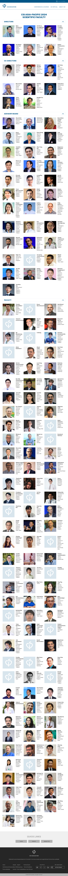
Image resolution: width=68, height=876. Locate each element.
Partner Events (27, 864)
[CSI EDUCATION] (4, 6)
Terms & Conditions (28, 867)
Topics (21, 841)
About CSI (62, 7)
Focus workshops (6, 869)
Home (4, 864)
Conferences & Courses (41, 7)
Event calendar (20, 869)
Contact (34, 841)
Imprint (18, 864)
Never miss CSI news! (28, 869)
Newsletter (47, 841)
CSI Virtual (54, 7)
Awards (14, 864)
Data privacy (20, 867)
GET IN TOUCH (58, 867)
